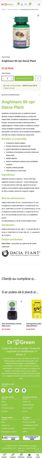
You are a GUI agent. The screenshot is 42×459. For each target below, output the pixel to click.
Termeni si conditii (29, 422)
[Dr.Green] (7, 4)
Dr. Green (14, 446)
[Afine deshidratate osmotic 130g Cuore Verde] (13, 309)
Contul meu (27, 401)
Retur (3, 401)
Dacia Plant (6, 57)
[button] (3, 78)
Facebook (10, 390)
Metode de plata (28, 405)
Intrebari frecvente (8, 428)
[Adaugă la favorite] (37, 78)
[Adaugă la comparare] (21, 301)
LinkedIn (24, 390)
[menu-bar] (38, 4)
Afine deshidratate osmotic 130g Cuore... (12, 325)
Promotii (4, 411)
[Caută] (26, 4)
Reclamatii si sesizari (9, 432)
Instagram (3, 390)
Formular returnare (8, 408)
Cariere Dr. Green (29, 428)
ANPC (25, 432)
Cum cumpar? (28, 408)
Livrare (25, 411)
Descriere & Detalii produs (10, 95)
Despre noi (5, 425)
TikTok (17, 390)
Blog (3, 422)
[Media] (38, 15)
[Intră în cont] (22, 4)
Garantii (4, 405)
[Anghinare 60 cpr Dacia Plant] (21, 33)
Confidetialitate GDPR (30, 425)
